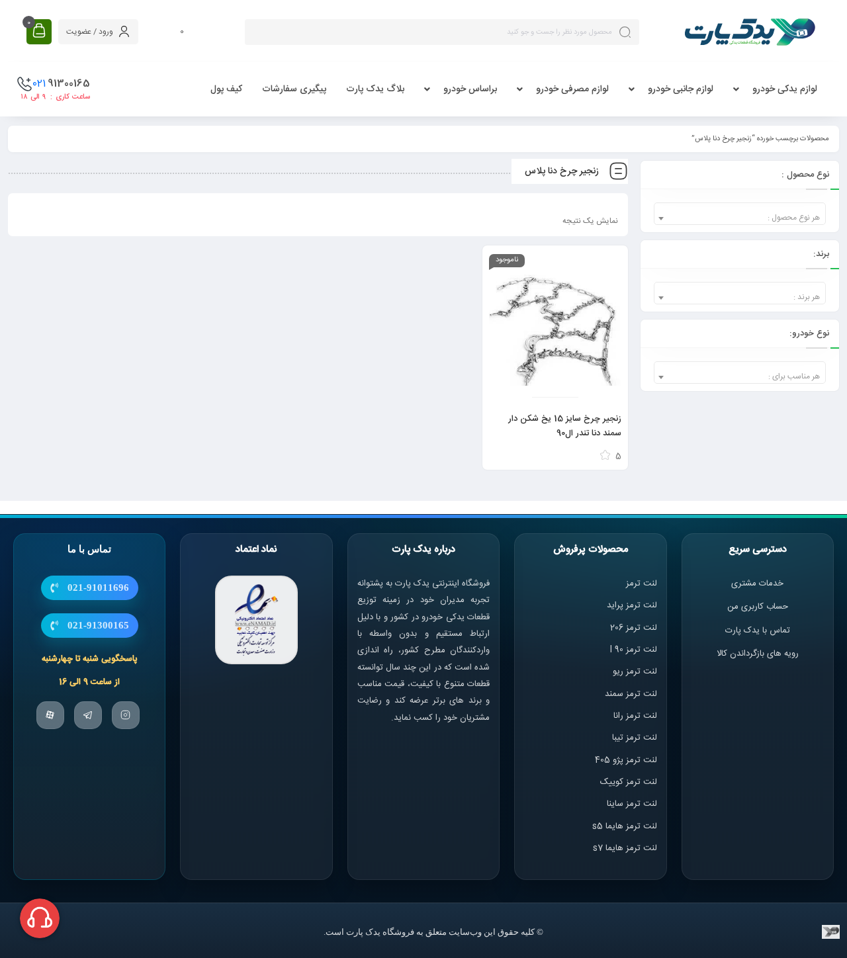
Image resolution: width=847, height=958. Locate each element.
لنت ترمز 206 (633, 628)
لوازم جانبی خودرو (680, 89)
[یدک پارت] (750, 31)
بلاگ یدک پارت (375, 89)
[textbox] (739, 218)
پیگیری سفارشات (294, 89)
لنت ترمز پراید (632, 605)
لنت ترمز (641, 583)
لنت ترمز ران (636, 716)
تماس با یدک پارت (757, 630)
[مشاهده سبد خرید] (39, 31)
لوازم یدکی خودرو (784, 89)
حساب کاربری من (757, 606)
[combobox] (740, 213)
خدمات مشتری (757, 583)
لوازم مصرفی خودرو (572, 89)
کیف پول (226, 89)
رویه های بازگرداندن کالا (758, 653)
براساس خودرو (470, 89)
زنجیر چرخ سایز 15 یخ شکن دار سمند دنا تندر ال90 (564, 426)
